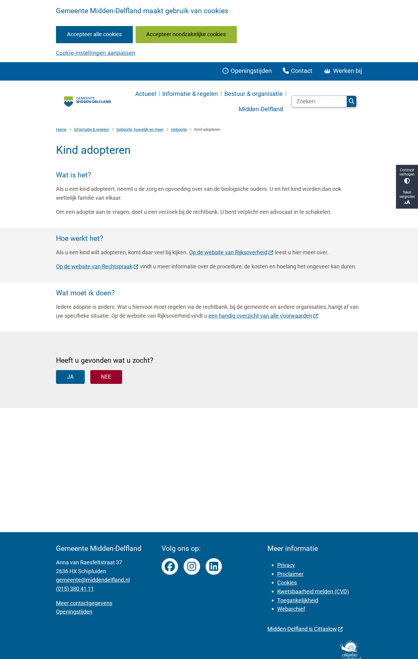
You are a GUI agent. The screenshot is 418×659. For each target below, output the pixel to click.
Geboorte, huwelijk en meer (139, 129)
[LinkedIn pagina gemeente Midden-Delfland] (214, 566)
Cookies (287, 582)
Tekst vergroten (407, 194)
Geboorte (179, 129)
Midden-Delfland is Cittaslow (302, 629)
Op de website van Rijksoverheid (228, 252)
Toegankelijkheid (297, 600)
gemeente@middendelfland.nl (93, 580)
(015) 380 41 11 (75, 588)
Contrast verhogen (407, 172)
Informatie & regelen (91, 129)
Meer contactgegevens (84, 603)
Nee (106, 376)
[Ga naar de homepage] (87, 101)
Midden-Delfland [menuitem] (261, 109)
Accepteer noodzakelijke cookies (186, 34)
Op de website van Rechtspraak (94, 266)
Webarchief (291, 609)
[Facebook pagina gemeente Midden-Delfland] (170, 566)
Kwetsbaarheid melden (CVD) (313, 591)
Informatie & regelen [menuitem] (190, 93)
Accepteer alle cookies (94, 34)
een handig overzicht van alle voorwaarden (260, 315)
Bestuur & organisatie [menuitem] (253, 93)
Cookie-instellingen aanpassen (95, 52)
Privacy (286, 565)
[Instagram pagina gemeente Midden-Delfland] (192, 566)
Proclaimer (290, 574)
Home (61, 129)
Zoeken (351, 101)
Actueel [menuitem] (145, 93)
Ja (70, 376)
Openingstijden (74, 611)
